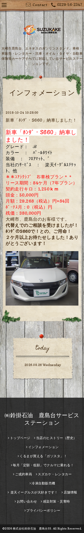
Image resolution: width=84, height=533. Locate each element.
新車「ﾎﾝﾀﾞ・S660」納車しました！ (41, 120)
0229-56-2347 (69, 4)
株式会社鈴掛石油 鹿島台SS (32, 528)
